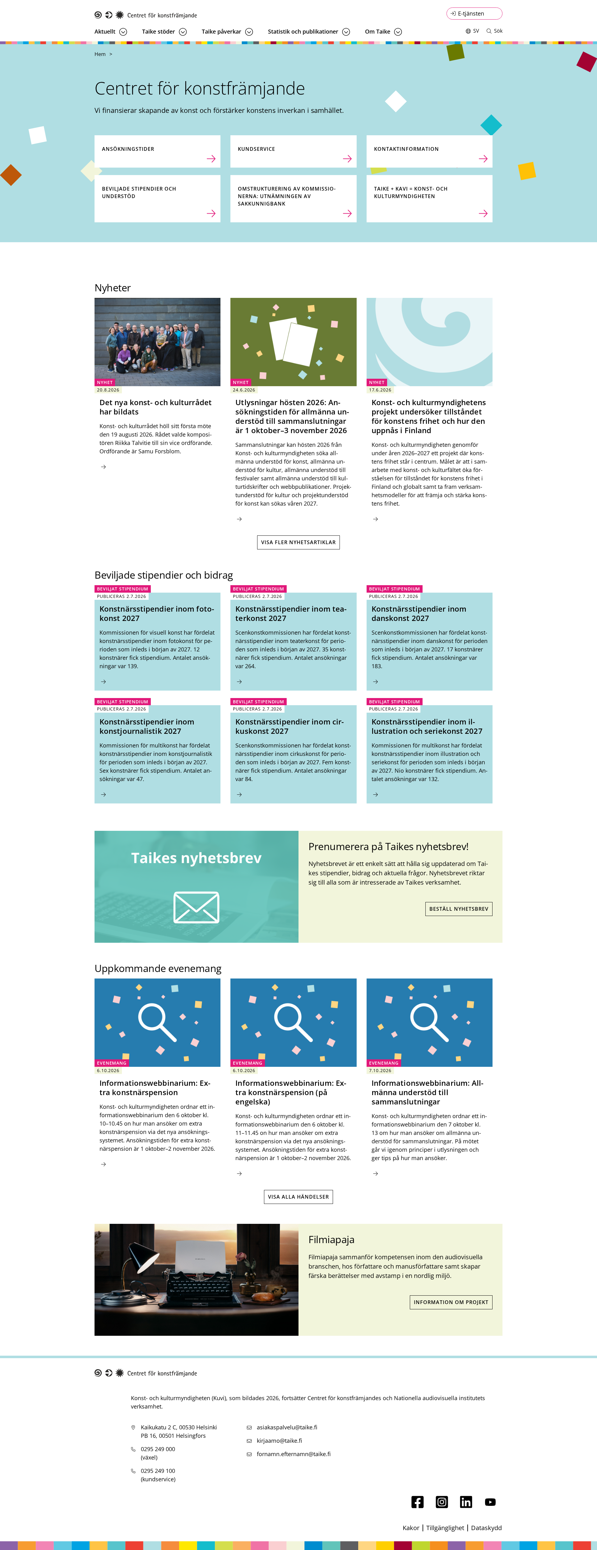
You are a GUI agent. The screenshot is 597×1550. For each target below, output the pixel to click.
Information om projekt (451, 1302)
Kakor (411, 1528)
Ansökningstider (128, 149)
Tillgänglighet (445, 1528)
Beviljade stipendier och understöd (139, 192)
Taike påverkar (221, 31)
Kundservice (256, 149)
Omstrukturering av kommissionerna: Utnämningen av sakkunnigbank (287, 196)
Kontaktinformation (406, 149)
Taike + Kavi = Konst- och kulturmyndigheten (411, 192)
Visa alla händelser (298, 1196)
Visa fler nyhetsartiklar (298, 542)
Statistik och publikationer (303, 31)
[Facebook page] (418, 1506)
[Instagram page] (442, 1506)
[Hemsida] (146, 15)
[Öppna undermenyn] (123, 32)
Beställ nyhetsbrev (458, 908)
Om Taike (377, 31)
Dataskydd (486, 1528)
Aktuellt (105, 31)
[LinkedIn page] (466, 1506)
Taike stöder (158, 31)
